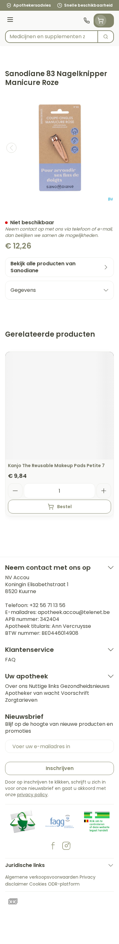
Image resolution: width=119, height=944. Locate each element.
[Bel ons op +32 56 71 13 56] (86, 20)
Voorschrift (75, 693)
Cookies (38, 884)
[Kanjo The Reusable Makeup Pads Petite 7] (59, 406)
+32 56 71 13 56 (47, 605)
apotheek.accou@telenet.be (74, 612)
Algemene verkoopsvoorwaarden (41, 877)
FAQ (10, 659)
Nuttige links (44, 686)
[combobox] (51, 36)
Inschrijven (60, 768)
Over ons (16, 686)
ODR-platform (64, 884)
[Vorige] (11, 148)
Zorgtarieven (21, 700)
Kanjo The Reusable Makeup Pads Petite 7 (56, 465)
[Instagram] (66, 846)
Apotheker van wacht (32, 693)
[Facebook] (53, 846)
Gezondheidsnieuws (84, 686)
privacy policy (32, 794)
